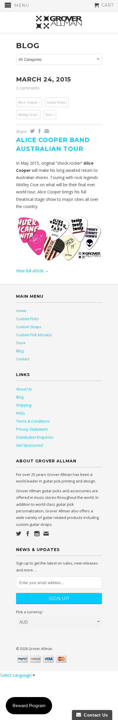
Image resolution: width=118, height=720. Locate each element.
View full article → (32, 270)
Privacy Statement (32, 429)
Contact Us (94, 715)
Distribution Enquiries (34, 437)
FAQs (20, 413)
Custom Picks (27, 318)
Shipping (23, 405)
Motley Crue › (28, 114)
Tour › (50, 114)
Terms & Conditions (33, 421)
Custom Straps (29, 326)
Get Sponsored (29, 445)
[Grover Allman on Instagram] (37, 533)
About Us (24, 389)
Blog (28, 45)
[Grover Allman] (59, 22)
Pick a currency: (29, 611)
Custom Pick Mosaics (34, 334)
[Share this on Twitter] (32, 131)
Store (20, 342)
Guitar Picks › (57, 102)
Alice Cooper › (29, 102)
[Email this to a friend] (46, 131)
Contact (22, 358)
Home (21, 310)
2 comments (28, 88)
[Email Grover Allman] (46, 533)
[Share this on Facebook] (39, 131)
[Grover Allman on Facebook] (27, 533)
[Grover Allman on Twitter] (18, 533)
